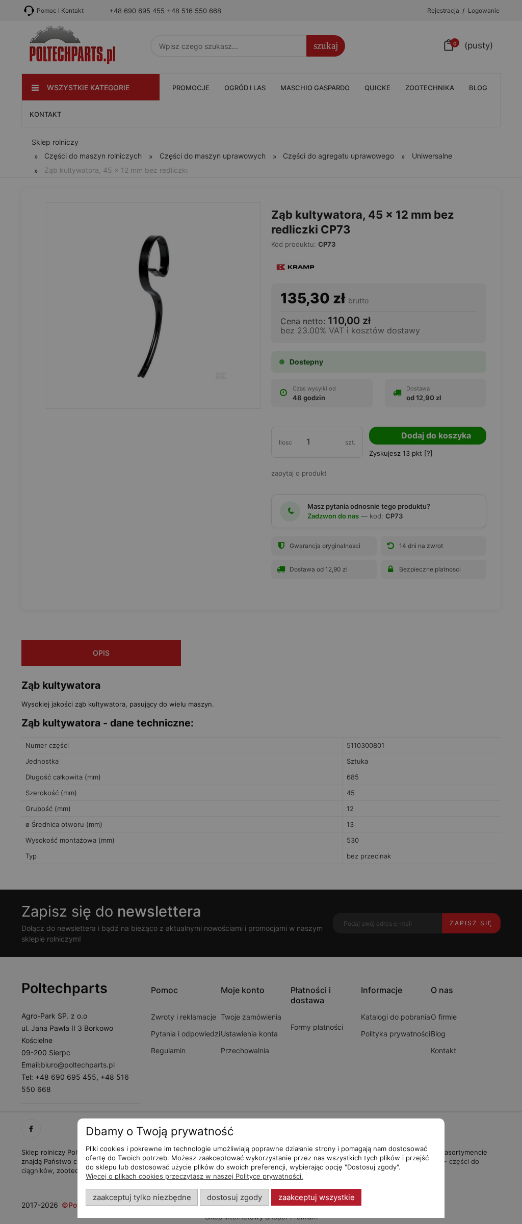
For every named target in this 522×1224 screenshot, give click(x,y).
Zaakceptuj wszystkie (316, 1197)
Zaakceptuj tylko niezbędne (142, 1197)
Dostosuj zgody (234, 1197)
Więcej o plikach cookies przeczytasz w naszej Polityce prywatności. (194, 1176)
